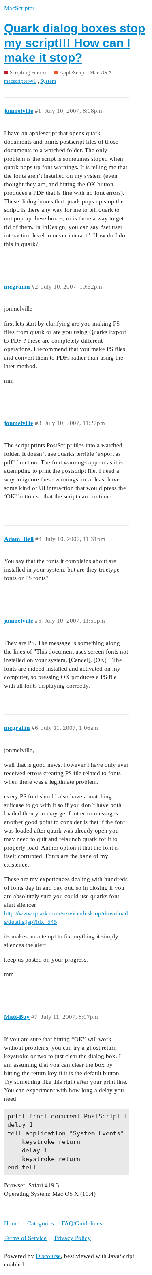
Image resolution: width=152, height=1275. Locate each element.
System (48, 81)
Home (11, 1223)
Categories (40, 1223)
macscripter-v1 (20, 81)
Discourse (48, 1256)
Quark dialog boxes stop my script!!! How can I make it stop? (74, 43)
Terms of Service (25, 1238)
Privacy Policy (72, 1238)
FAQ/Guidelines (82, 1223)
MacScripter (19, 8)
